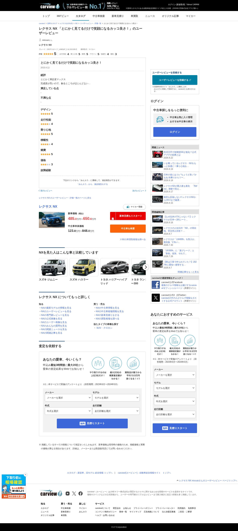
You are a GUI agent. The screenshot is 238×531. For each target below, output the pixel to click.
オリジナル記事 (170, 16)
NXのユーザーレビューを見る (56, 311)
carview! (42, 23)
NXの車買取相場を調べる (134, 239)
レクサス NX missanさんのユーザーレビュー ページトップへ (208, 480)
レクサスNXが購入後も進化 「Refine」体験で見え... (180, 189)
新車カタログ (52, 23)
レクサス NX (48, 206)
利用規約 (181, 508)
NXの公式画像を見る (51, 318)
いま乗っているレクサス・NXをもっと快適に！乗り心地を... (180, 166)
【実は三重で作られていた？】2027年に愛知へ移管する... (180, 265)
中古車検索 (99, 16)
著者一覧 (123, 512)
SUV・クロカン (104, 328)
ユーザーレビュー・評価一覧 (90, 23)
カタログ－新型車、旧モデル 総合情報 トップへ (90, 473)
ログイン (172, 4)
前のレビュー (46, 191)
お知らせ (127, 508)
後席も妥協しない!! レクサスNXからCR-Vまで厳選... (180, 200)
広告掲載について (151, 512)
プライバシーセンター (165, 508)
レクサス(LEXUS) (66, 23)
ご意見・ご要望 (185, 512)
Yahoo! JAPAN (192, 4)
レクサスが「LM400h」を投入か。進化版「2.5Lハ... (180, 242)
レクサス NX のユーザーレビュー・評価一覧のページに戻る (65, 198)
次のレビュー (138, 191)
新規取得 (181, 4)
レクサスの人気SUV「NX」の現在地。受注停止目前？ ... (180, 231)
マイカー (191, 16)
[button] (134, 207)
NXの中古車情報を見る (107, 307)
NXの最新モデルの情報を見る (56, 307)
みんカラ (83, 512)
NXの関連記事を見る (51, 333)
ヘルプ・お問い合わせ (105, 515)
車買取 (134, 16)
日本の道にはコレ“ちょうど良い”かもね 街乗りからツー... (180, 177)
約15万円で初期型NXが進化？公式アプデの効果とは (180, 155)
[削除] (26, 475)
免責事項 (192, 508)
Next (146, 267)
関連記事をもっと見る (188, 272)
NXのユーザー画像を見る (54, 322)
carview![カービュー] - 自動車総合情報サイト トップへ (144, 473)
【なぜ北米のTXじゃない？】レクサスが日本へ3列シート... (180, 219)
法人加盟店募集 (169, 512)
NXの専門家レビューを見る (55, 315)
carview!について (102, 508)
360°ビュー (63, 16)
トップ (46, 16)
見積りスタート (96, 423)
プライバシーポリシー (143, 508)
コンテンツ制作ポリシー (106, 512)
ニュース (150, 16)
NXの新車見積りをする (107, 315)
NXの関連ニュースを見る (54, 329)
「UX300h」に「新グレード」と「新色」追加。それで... (179, 253)
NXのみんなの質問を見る (54, 325)
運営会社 (117, 508)
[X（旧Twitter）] (74, 493)
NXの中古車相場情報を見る (110, 311)
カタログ (80, 16)
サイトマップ (135, 512)
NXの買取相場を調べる (107, 318)
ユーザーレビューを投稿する (173, 80)
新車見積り (118, 16)
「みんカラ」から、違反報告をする (92, 184)
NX (76, 23)
